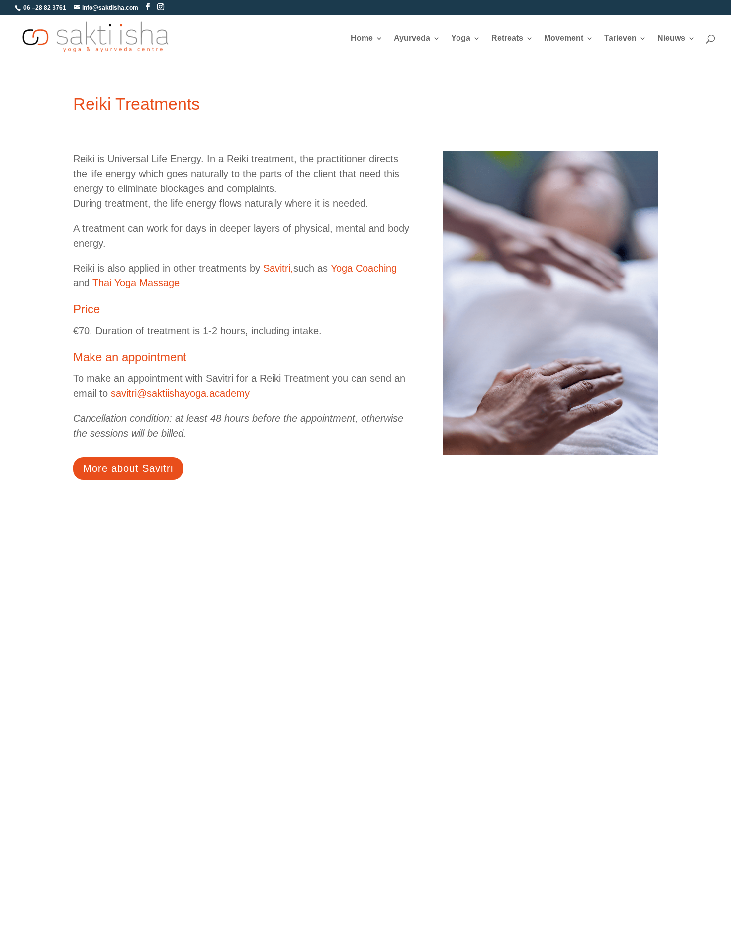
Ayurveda (412, 38)
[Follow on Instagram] (558, 546)
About (391, 726)
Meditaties (245, 796)
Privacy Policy (98, 814)
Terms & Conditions (107, 726)
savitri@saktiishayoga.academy (180, 393)
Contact (86, 796)
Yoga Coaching (364, 268)
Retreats (507, 38)
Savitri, (278, 268)
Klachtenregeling (411, 796)
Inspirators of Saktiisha (576, 726)
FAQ (81, 744)
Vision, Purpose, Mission (425, 761)
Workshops (247, 726)
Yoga (460, 38)
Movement (563, 38)
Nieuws (671, 38)
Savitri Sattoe (405, 744)
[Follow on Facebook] (513, 546)
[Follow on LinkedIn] (536, 546)
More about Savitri (128, 468)
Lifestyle (242, 744)
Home (362, 38)
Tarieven (620, 38)
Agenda (87, 779)
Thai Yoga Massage (136, 283)
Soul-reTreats (251, 779)
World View (401, 779)
